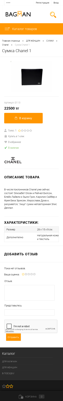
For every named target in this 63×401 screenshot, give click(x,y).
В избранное (14, 142)
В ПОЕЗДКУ (8, 373)
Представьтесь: (13, 305)
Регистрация (42, 2)
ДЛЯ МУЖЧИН (9, 361)
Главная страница (11, 40)
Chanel (5, 44)
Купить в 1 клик (16, 136)
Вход (56, 2)
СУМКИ (50, 40)
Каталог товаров (24, 29)
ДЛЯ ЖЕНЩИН (33, 40)
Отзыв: (8, 281)
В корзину (25, 118)
